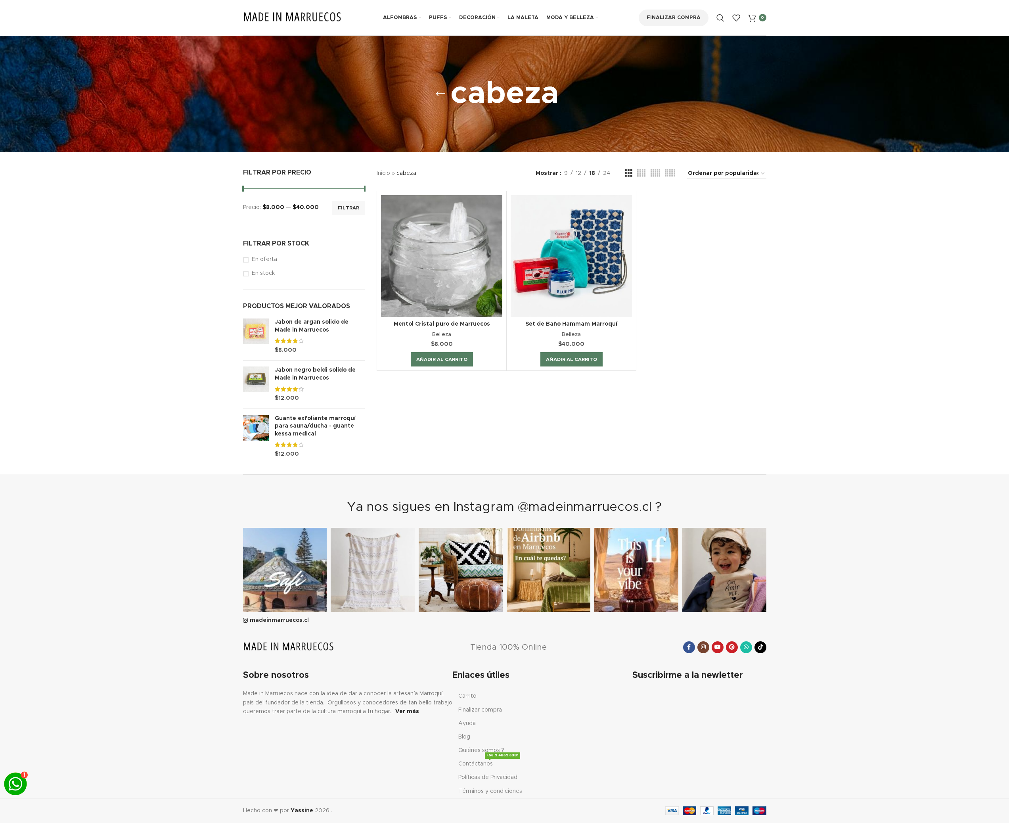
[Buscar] (720, 18)
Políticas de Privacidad (487, 777)
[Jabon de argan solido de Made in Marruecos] (256, 336)
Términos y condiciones (490, 791)
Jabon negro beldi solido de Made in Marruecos (315, 374)
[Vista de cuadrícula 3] (628, 173)
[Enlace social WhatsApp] (746, 647)
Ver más (407, 711)
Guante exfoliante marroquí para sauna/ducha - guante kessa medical (315, 426)
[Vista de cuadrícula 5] (655, 173)
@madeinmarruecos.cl (585, 507)
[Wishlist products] (736, 18)
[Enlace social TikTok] (760, 647)
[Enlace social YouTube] (718, 647)
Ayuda (467, 723)
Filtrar (348, 207)
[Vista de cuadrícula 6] (670, 173)
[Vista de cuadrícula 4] (641, 173)
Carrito (467, 696)
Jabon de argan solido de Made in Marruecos (311, 326)
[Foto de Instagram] (285, 570)
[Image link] (288, 647)
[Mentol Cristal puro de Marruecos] (441, 256)
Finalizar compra (674, 17)
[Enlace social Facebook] (689, 647)
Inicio (383, 173)
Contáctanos (488, 762)
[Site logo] (292, 17)
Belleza (441, 334)
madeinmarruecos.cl (279, 620)
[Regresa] (440, 94)
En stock (263, 273)
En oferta (264, 259)
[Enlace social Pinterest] (732, 647)
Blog (464, 737)
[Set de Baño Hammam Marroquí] (571, 256)
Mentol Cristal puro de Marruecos (442, 324)
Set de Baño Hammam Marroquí (571, 324)
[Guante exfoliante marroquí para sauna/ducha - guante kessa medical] (256, 437)
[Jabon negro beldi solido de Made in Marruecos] (256, 384)
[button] (442, 359)
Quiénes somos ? (481, 750)
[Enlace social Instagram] (703, 647)
